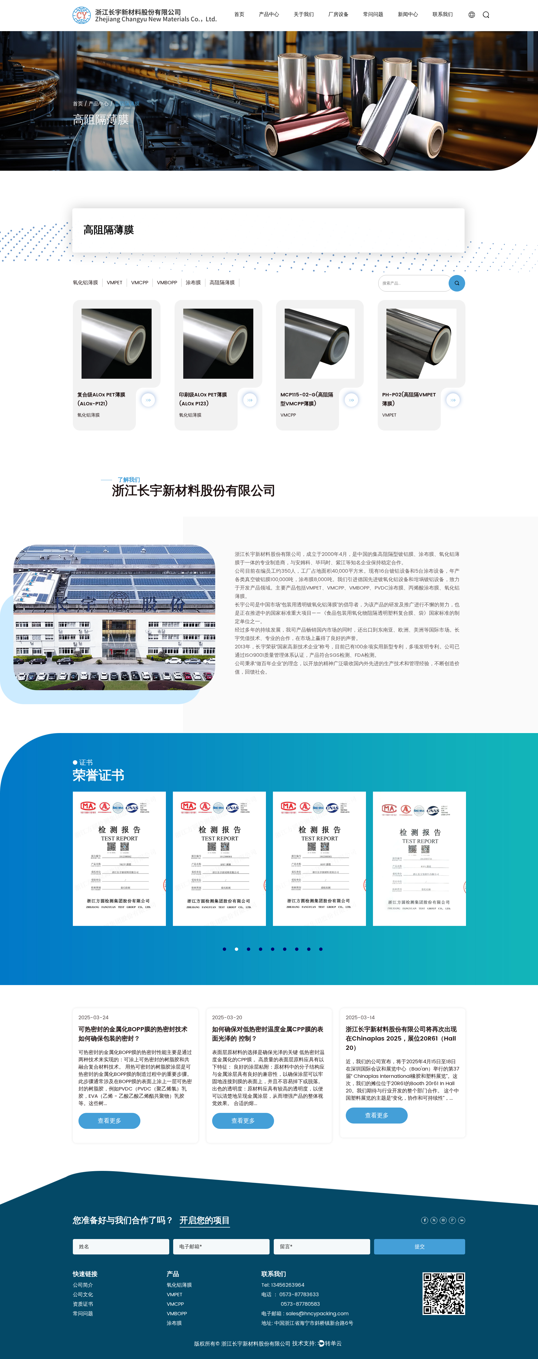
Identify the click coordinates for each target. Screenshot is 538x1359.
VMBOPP (167, 283)
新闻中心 (408, 14)
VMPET (114, 283)
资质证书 (83, 1304)
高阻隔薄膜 (222, 283)
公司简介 (83, 1285)
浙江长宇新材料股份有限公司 (256, 1344)
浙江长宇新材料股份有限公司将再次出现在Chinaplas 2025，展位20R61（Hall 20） (267, 1039)
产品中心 (269, 14)
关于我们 (304, 14)
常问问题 (373, 14)
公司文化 (83, 1295)
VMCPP (139, 283)
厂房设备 (338, 14)
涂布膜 (193, 283)
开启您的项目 (205, 1221)
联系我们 (443, 14)
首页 (239, 14)
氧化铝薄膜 (85, 283)
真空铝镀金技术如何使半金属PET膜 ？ (398, 1029)
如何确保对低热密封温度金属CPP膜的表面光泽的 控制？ (134, 1034)
